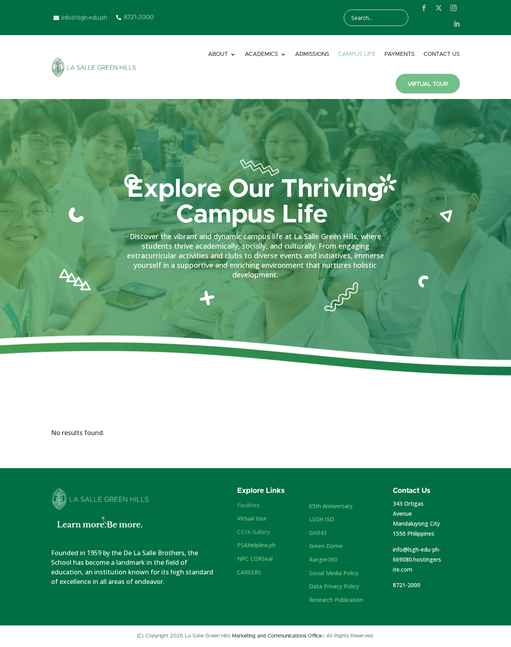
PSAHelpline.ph (256, 545)
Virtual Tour (428, 84)
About (218, 54)
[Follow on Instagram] (453, 8)
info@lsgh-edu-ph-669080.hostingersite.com (417, 559)
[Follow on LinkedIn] (456, 24)
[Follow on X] (439, 8)
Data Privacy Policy (334, 586)
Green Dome (326, 546)
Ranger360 (323, 559)
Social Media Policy (333, 573)
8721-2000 (406, 585)
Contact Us (442, 54)
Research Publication (336, 599)
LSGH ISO (321, 519)
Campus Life (357, 54)
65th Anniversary (331, 506)
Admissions (312, 54)
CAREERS (249, 572)
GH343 (318, 532)
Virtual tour (252, 518)
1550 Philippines (413, 533)
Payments (399, 54)
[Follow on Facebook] (424, 8)
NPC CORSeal (255, 558)
